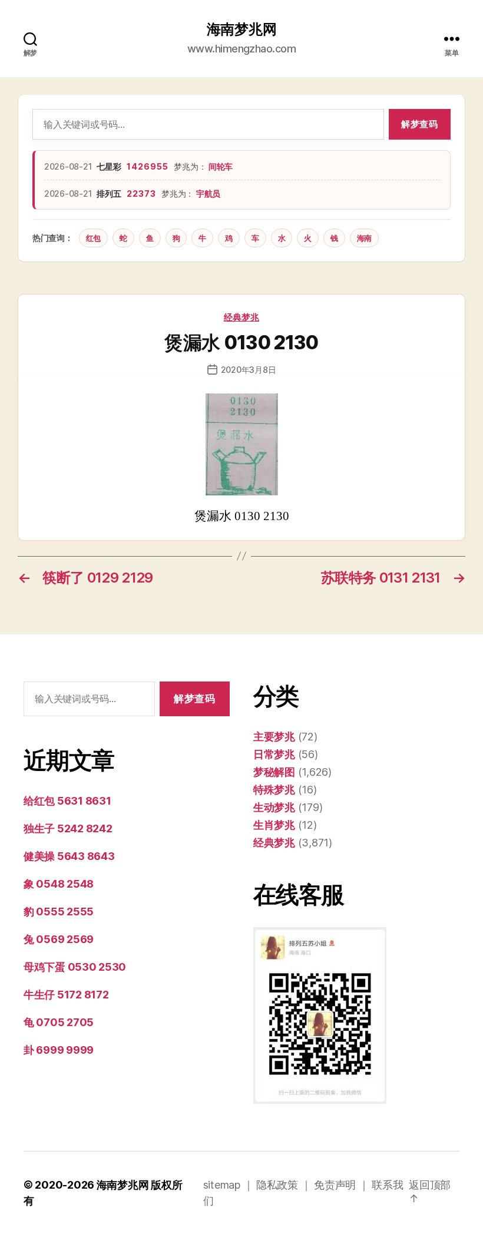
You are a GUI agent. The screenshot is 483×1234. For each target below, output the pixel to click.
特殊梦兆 (274, 789)
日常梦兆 (274, 754)
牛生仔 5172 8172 (66, 994)
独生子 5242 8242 (68, 828)
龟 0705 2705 (59, 1022)
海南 (364, 238)
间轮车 (221, 166)
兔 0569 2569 (59, 939)
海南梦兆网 (242, 29)
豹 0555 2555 (59, 911)
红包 (93, 238)
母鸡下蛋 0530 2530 (75, 967)
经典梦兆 (241, 317)
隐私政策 (277, 1185)
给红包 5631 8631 (67, 801)
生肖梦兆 (274, 825)
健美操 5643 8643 (69, 856)
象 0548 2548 (59, 884)
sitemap (221, 1185)
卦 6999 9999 (59, 1050)
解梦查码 (419, 124)
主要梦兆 (274, 736)
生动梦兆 (274, 807)
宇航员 (208, 193)
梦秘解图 (274, 772)
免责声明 (335, 1185)
